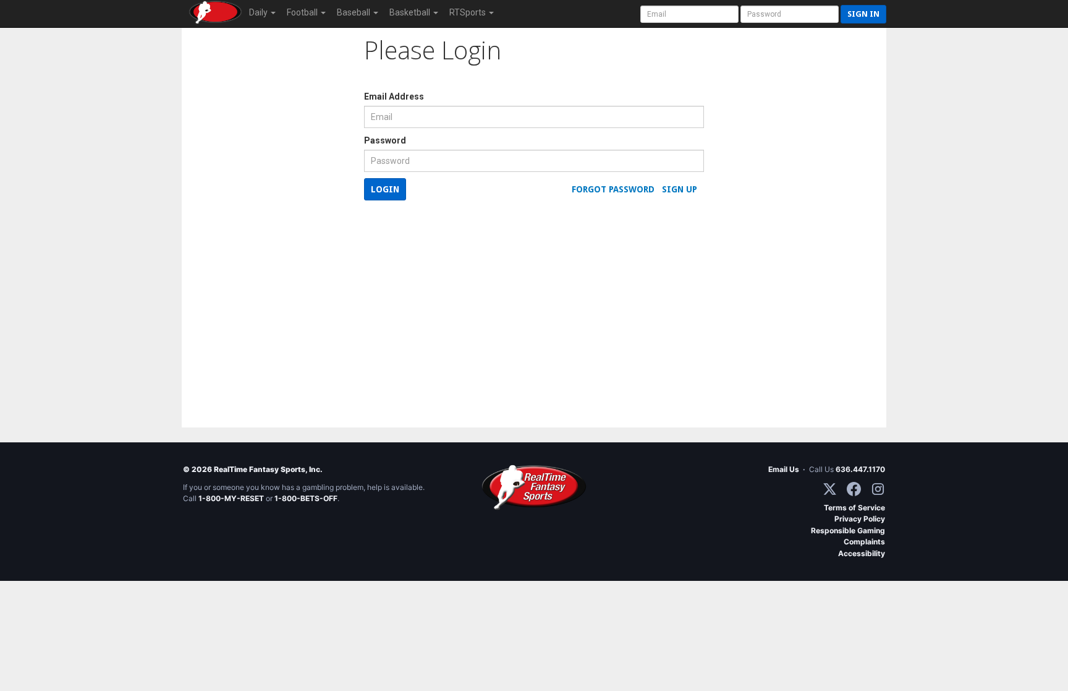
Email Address (394, 96)
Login (385, 189)
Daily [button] (259, 12)
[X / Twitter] (830, 489)
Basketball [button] (410, 12)
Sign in (863, 14)
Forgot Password (613, 189)
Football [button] (303, 12)
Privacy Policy (859, 518)
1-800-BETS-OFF (305, 498)
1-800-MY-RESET (231, 498)
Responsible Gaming (848, 530)
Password (385, 140)
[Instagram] (878, 489)
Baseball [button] (354, 12)
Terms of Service (854, 507)
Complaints (864, 541)
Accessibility (861, 553)
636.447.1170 (860, 469)
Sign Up (679, 189)
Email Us (783, 469)
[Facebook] (854, 489)
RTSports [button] (468, 12)
